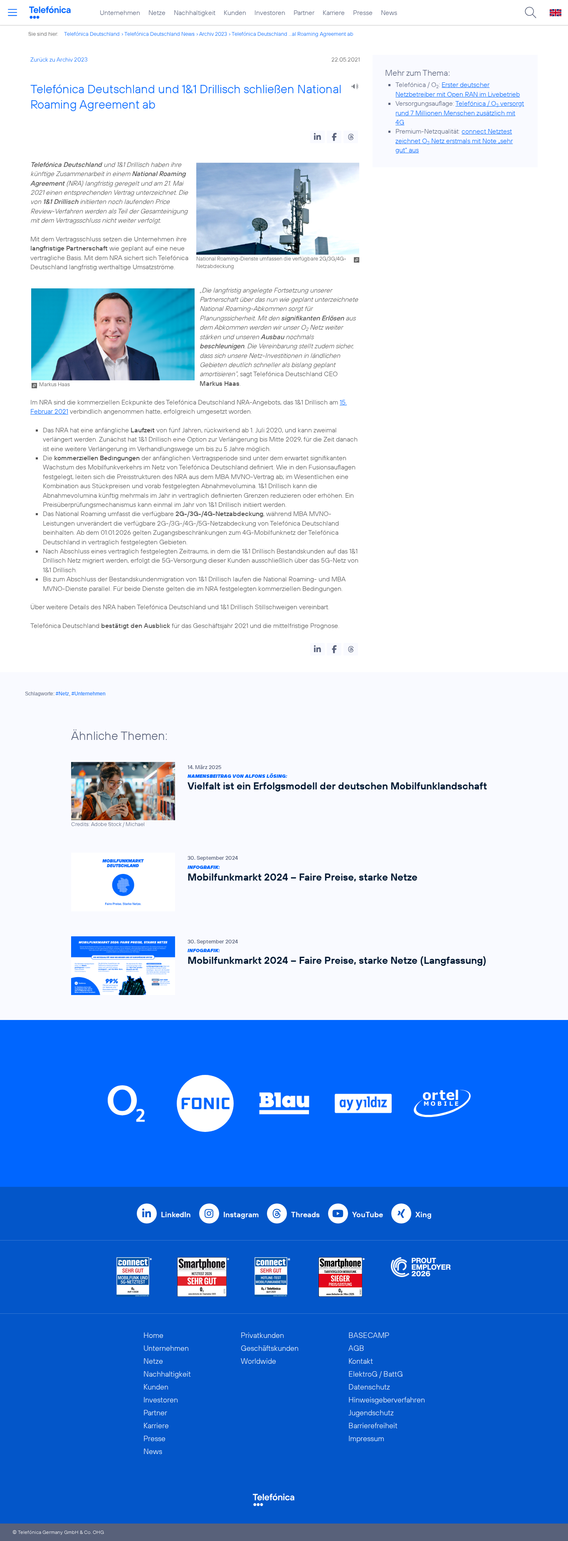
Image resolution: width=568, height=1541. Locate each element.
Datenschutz (369, 1387)
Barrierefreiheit (373, 1425)
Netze (156, 12)
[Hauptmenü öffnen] (12, 12)
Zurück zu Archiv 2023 (59, 59)
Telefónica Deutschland (92, 33)
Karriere (334, 12)
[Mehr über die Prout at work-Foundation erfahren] (421, 1277)
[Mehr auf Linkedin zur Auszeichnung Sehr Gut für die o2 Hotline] (272, 1277)
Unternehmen (120, 12)
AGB (356, 1348)
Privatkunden (262, 1335)
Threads (305, 1214)
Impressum (366, 1438)
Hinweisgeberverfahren (386, 1400)
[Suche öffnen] (530, 12)
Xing (423, 1214)
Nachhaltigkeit (194, 12)
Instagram (241, 1214)
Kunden (235, 12)
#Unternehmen (89, 694)
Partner (304, 12)
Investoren (269, 12)
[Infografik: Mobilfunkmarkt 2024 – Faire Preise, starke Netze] (280, 882)
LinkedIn (176, 1214)
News (389, 12)
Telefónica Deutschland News (159, 33)
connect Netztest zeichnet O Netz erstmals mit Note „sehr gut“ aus (454, 140)
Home (153, 1335)
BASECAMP (368, 1335)
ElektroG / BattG (375, 1374)
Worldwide (258, 1361)
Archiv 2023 (213, 33)
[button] (317, 137)
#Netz (62, 694)
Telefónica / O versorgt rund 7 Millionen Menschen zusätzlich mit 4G (459, 112)
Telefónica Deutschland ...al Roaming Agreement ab (292, 33)
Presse (363, 12)
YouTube (367, 1214)
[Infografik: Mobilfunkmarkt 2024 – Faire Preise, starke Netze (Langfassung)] (280, 965)
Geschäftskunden (270, 1348)
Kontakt (360, 1361)
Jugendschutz (371, 1412)
